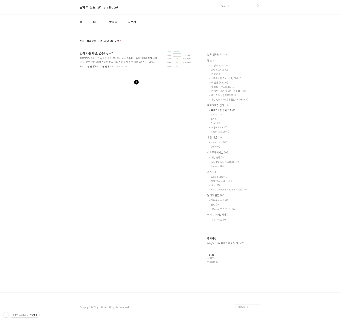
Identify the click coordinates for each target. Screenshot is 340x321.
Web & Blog (219, 176)
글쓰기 (132, 21)
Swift (215, 123)
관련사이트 (243, 307)
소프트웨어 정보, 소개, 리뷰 (226, 78)
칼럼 (215, 204)
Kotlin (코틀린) (220, 131)
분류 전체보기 (217, 54)
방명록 (113, 21)
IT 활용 (216, 74)
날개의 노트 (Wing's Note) (99, 7)
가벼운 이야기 (219, 200)
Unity (215, 146)
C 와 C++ (217, 114)
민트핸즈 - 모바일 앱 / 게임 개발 (249, 275)
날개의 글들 (215, 195)
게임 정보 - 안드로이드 (224, 95)
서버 (211, 171)
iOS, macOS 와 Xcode (225, 161)
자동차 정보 (218, 219)
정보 (211, 60)
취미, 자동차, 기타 (218, 214)
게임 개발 (214, 137)
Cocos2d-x (219, 142)
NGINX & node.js (221, 181)
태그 (95, 21)
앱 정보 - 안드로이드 (222, 86)
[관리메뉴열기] (6, 314)
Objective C (219, 127)
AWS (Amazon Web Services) (229, 189)
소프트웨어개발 (217, 152)
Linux (215, 185)
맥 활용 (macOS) (221, 82)
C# (214, 118)
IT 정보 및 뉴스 (220, 65)
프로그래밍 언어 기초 (223, 110)
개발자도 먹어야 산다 (223, 208)
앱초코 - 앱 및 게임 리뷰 (248, 298)
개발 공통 (217, 157)
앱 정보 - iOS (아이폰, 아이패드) (228, 91)
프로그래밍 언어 (218, 105)
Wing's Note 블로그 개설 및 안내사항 (225, 243)
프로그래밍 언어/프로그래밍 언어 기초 (96, 66)
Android (217, 166)
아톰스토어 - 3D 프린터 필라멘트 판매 (248, 287)
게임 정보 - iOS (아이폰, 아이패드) (229, 99)
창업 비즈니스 (219, 69)
